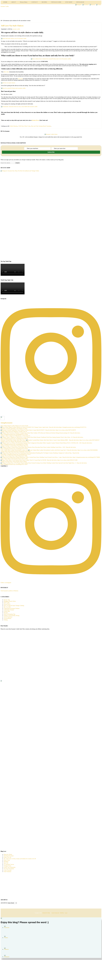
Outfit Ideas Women (9, 610)
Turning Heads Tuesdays (44, 126)
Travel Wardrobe (8, 617)
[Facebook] (85, 4)
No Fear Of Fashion (9, 868)
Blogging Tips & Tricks (10, 601)
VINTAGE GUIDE (56, 2)
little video (6, 72)
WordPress (62, 912)
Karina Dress (35, 120)
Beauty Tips (7, 599)
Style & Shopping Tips (9, 614)
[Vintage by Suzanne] (20, 170)
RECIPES (44, 2)
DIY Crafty (7, 602)
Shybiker (6, 861)
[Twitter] (98, 4)
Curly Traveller (7, 870)
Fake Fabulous (7, 871)
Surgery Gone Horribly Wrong (11, 615)
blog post (20, 78)
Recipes (6, 612)
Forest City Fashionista (9, 867)
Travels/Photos (7, 618)
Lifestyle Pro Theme (46, 912)
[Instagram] (78, 4)
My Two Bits (7, 607)
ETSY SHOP (68, 2)
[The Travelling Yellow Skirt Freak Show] (1, 681)
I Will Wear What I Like (24, 126)
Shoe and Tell (34, 126)
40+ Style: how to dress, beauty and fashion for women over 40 (20, 858)
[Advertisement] (14, 657)
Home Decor (7, 604)
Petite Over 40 (7, 857)
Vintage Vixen (7, 866)
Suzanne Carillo (5, 6)
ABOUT (13, 2)
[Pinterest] (92, 4)
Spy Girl (6, 863)
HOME (5, 2)
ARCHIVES (4, 903)
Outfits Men (7, 611)
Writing (6, 620)
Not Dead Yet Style (9, 856)
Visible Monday (14, 126)
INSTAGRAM (80, 2)
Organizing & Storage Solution (11, 608)
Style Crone (7, 860)
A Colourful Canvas (9, 864)
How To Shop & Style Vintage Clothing (14, 605)
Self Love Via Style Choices (12, 26)
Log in (66, 912)
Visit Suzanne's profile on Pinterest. (9, 590)
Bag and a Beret (8, 854)
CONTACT (34, 2)
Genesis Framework (55, 912)
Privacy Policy (23, 2)
